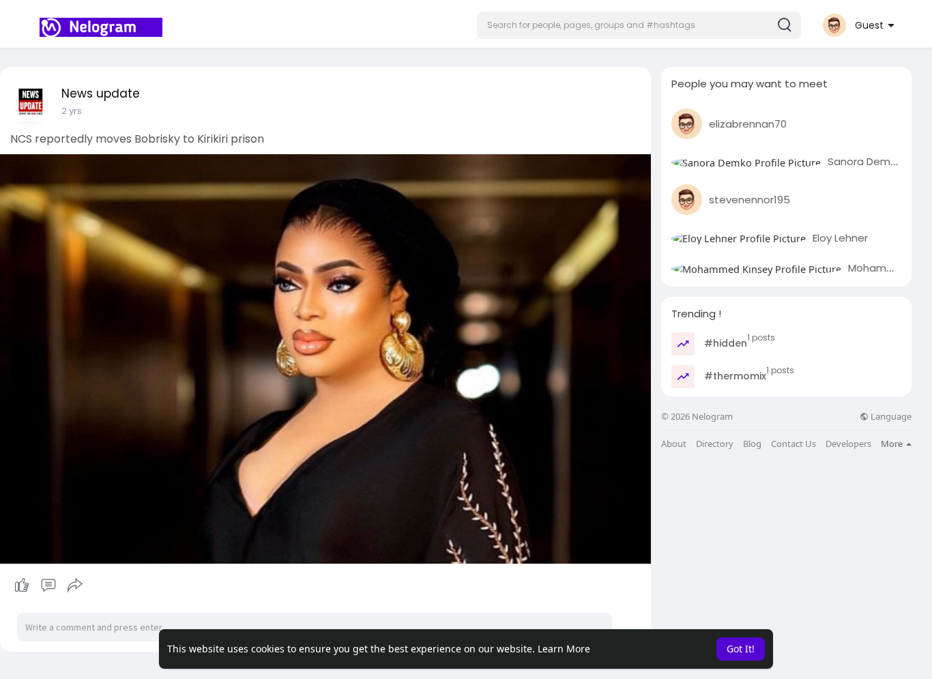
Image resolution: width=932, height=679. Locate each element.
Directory (714, 443)
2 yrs (71, 110)
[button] (639, 25)
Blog (752, 443)
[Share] (75, 585)
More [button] (893, 443)
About (673, 443)
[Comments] (48, 585)
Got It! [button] (741, 648)
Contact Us (793, 443)
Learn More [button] (564, 648)
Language (890, 416)
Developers (848, 443)
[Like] (48, 585)
